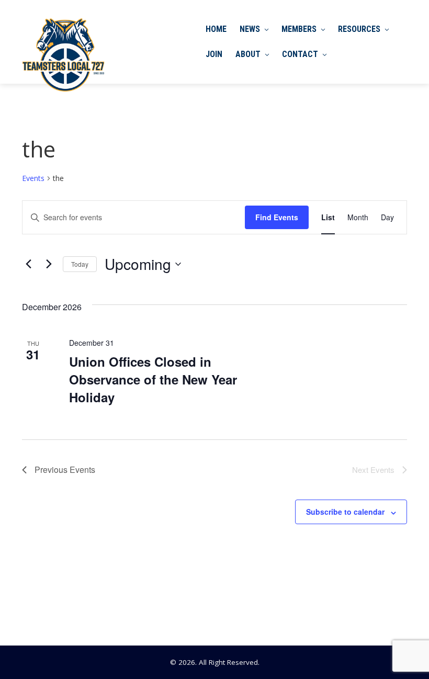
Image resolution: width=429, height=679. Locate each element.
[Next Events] (48, 264)
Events (33, 178)
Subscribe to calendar (345, 511)
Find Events (276, 217)
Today (79, 263)
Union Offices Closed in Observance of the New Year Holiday (153, 379)
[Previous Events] (28, 264)
